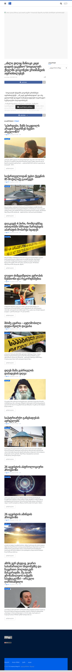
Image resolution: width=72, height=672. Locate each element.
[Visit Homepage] (10, 3)
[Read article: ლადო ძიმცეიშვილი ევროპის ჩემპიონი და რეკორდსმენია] (25, 294)
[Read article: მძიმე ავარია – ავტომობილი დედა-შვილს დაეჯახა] (25, 342)
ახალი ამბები (16, 662)
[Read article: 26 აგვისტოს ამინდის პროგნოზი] (25, 533)
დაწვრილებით (10, 168)
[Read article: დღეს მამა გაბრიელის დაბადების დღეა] (25, 389)
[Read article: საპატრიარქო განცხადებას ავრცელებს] (25, 436)
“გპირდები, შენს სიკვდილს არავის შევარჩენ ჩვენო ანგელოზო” (22, 129)
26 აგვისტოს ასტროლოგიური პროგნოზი (23, 468)
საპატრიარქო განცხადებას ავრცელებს (21, 419)
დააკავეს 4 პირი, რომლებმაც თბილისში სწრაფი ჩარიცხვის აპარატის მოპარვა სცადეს (23, 226)
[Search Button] (61, 3)
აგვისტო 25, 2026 (14, 584)
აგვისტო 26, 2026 (14, 134)
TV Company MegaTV (14, 666)
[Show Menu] (5, 3)
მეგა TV (7, 134)
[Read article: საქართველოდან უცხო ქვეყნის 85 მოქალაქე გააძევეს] (25, 195)
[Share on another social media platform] (44, 82)
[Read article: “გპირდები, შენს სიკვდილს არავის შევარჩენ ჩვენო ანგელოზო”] (25, 147)
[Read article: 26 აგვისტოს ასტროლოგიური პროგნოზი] (25, 485)
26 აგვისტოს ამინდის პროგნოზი (18, 515)
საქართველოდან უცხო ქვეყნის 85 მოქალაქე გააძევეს (24, 177)
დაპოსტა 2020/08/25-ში (10, 77)
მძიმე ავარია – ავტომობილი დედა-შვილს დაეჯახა (22, 324)
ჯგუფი (30, 662)
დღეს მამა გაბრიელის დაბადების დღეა (19, 371)
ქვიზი (23, 662)
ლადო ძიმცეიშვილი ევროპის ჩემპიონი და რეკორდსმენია (23, 277)
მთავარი (7, 139)
